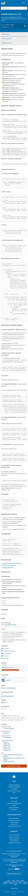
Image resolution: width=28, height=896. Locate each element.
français (17, 880)
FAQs (14, 793)
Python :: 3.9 (7, 745)
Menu (22, 3)
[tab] (14, 34)
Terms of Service (13, 835)
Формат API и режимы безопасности (11, 563)
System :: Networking (9, 761)
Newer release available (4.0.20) (10, 670)
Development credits (13, 826)
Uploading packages (13, 787)
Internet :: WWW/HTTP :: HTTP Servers (13, 755)
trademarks (12, 861)
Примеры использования (9, 565)
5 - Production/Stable (9, 728)
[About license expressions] (12, 692)
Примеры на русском (7, 567)
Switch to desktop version (14, 874)
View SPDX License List (6, 696)
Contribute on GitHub (13, 820)
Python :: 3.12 (7, 750)
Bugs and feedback (14, 818)
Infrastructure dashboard (13, 803)
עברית (21, 883)
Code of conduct (13, 839)
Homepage (6, 656)
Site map (14, 866)
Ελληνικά (20, 881)
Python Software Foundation (18, 861)
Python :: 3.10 (7, 747)
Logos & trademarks (14, 807)
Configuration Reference (9, 651)
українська (14, 881)
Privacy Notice (13, 841)
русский (16, 883)
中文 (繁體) (11, 883)
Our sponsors (14, 809)
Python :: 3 (6, 742)
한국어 (15, 884)
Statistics (14, 805)
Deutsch (24, 881)
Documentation (7, 653)
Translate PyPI (13, 822)
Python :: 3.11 (7, 748)
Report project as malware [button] (14, 766)
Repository (5, 658)
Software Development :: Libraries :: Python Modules (14, 758)
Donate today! (14, 856)
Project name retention (13, 791)
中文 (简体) (5, 883)
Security (6, 756)
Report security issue (14, 837)
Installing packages (13, 785)
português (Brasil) (7, 881)
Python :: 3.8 (7, 743)
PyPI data (4, 665)
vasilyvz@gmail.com (10, 624)
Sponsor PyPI (14, 824)
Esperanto (25, 883)
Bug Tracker (6, 648)
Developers (6, 733)
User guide (13, 789)
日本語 (22, 880)
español (13, 880)
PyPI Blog (13, 801)
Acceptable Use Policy (13, 843)
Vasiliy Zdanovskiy (9, 688)
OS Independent (7, 737)
